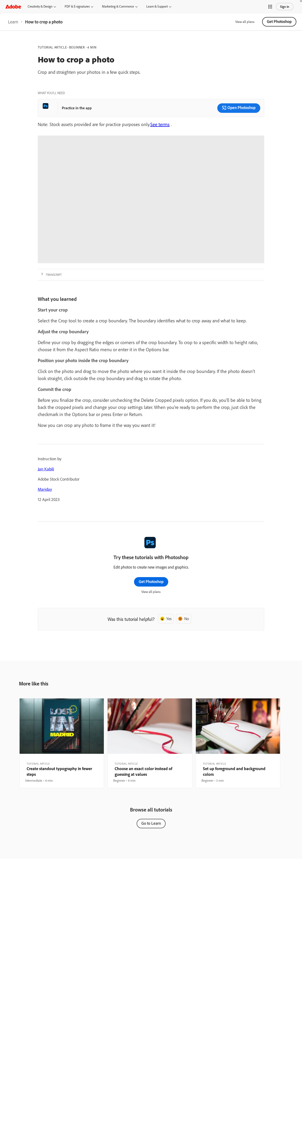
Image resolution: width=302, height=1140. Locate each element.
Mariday (45, 489)
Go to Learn (151, 823)
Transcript (54, 274)
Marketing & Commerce (118, 6)
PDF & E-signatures (77, 6)
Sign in (284, 6)
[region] (61, 743)
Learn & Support (157, 6)
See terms (160, 124)
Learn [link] (13, 22)
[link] (13, 21)
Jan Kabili (46, 469)
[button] (270, 6)
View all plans (245, 22)
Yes (169, 618)
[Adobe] (13, 6)
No (186, 618)
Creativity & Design (40, 6)
